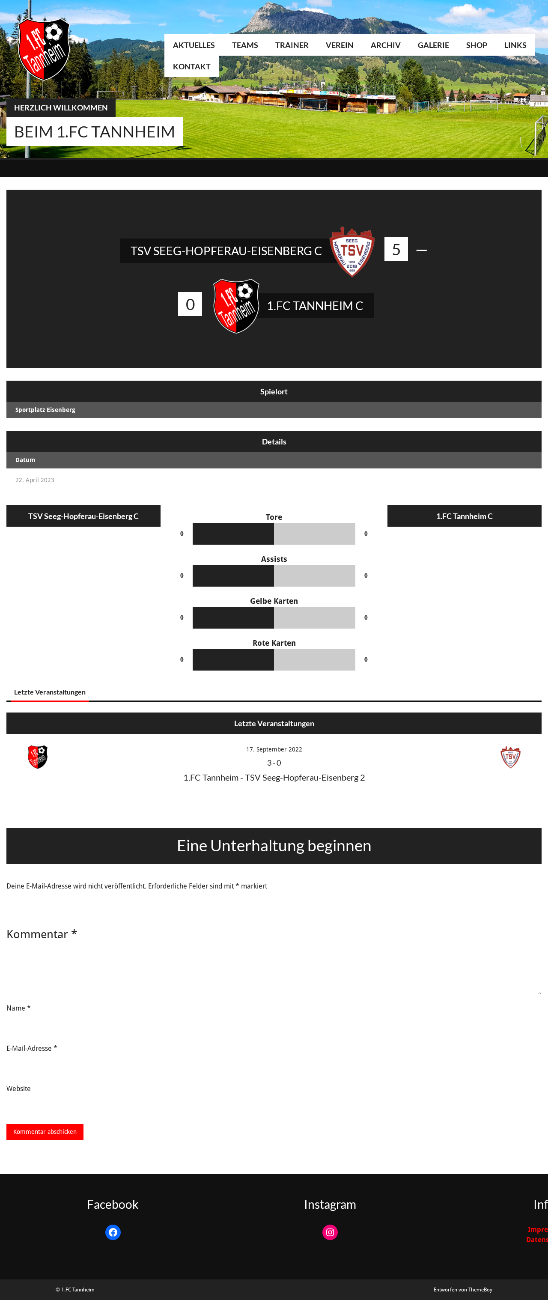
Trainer (292, 45)
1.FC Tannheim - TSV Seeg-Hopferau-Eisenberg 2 (274, 777)
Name (18, 1008)
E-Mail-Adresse (31, 1048)
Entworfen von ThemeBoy (463, 1290)
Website (18, 1089)
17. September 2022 (274, 749)
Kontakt (192, 66)
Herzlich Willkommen (61, 107)
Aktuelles (194, 45)
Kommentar (41, 934)
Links (515, 45)
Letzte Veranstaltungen (50, 692)
